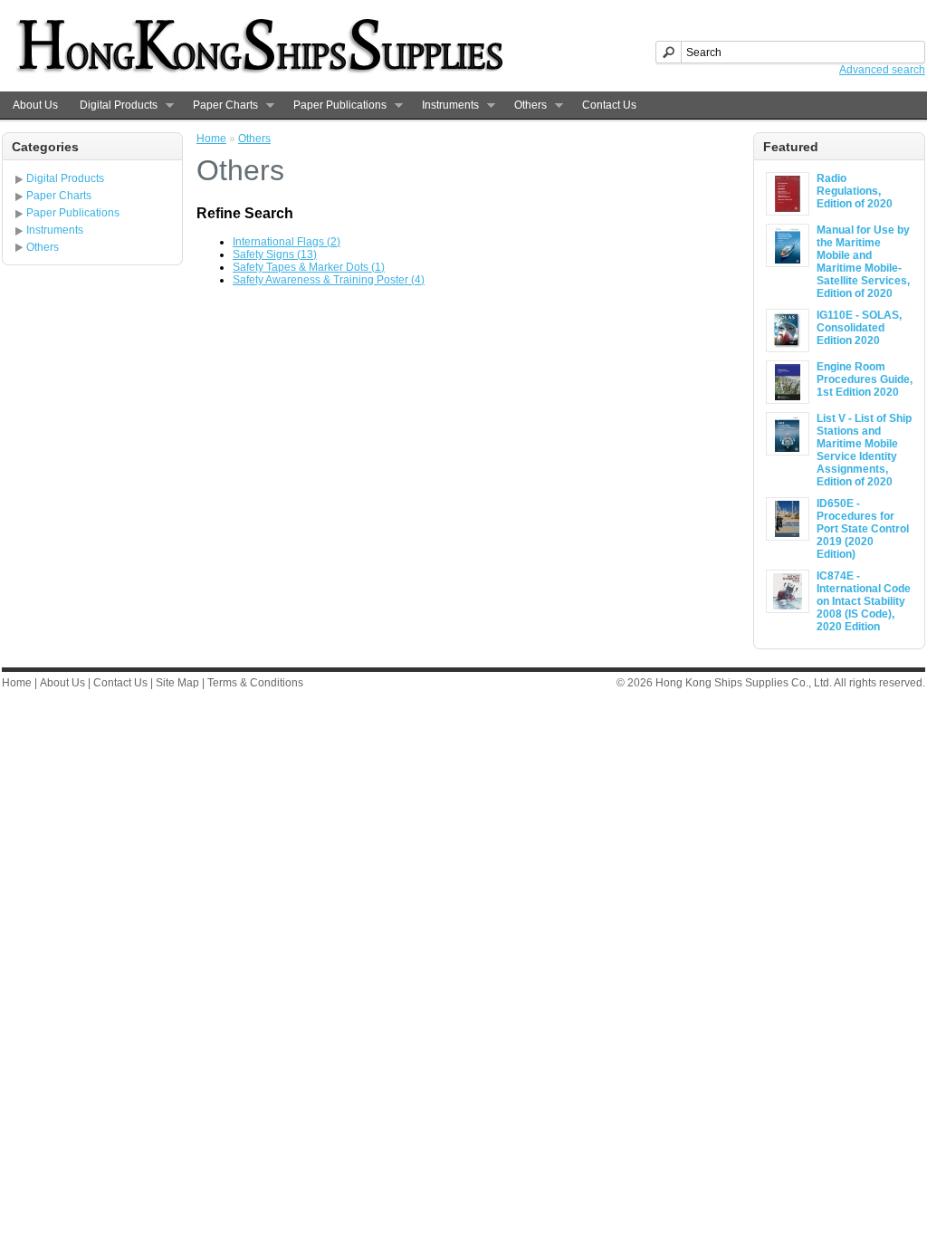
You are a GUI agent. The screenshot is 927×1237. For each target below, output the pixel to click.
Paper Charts (220, 105)
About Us (35, 105)
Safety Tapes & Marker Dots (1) (309, 267)
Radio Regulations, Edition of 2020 (855, 191)
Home (211, 138)
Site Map (177, 682)
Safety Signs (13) (275, 254)
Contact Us (609, 105)
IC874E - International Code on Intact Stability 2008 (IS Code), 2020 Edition (864, 601)
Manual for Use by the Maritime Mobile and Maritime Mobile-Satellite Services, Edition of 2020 (863, 262)
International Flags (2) (286, 241)
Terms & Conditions (255, 682)
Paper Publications (334, 105)
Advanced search (882, 69)
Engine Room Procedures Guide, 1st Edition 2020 (865, 379)
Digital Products (113, 105)
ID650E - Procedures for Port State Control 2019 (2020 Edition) (863, 529)
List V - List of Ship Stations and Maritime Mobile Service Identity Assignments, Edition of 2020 (864, 450)
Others (525, 105)
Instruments (445, 105)
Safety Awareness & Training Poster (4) (329, 279)
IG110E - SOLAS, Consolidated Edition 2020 (859, 328)
